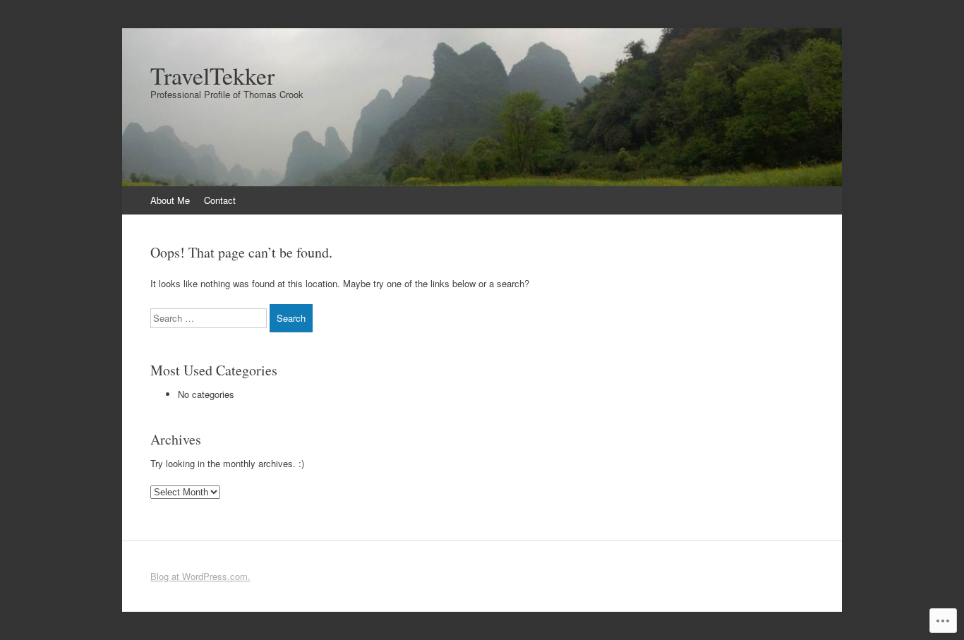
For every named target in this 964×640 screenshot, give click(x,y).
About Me (170, 200)
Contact (220, 200)
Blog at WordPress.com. (200, 576)
